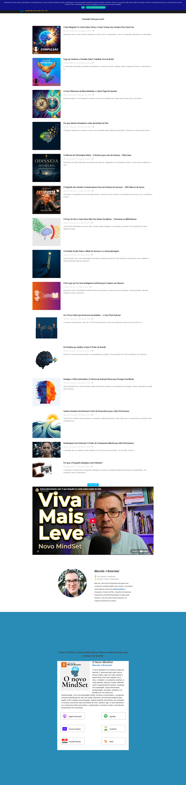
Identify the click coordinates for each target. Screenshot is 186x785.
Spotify (113, 716)
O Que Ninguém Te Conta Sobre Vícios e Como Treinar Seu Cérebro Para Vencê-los (98, 27)
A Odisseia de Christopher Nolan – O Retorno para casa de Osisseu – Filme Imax (97, 155)
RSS (111, 742)
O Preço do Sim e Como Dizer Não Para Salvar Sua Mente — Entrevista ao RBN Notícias (100, 219)
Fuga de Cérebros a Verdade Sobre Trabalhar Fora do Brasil (88, 59)
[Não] (184, 5)
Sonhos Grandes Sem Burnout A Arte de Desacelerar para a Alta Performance (96, 411)
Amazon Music (75, 729)
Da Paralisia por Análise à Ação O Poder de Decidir (84, 347)
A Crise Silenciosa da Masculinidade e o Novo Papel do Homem (90, 91)
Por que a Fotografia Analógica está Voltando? (83, 463)
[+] (46, 40)
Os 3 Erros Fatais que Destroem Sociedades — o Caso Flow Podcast (92, 315)
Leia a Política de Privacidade (96, 7)
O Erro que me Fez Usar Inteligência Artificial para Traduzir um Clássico (93, 283)
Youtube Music (75, 742)
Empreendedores (119, 589)
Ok (83, 7)
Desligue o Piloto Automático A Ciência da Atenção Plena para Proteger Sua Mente (98, 379)
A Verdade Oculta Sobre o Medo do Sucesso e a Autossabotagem (91, 251)
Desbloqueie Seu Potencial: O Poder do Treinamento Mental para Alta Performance (98, 443)
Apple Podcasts (75, 716)
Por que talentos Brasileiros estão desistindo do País (85, 123)
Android (113, 729)
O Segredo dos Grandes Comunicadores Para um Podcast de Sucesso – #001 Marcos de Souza (103, 187)
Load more (93, 484)
